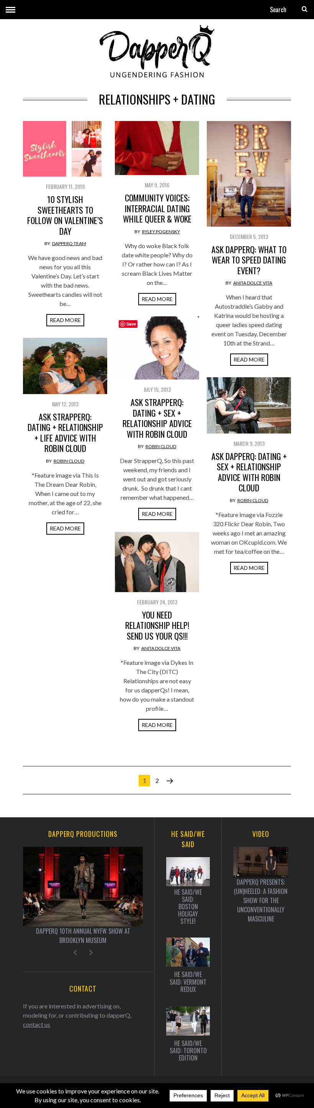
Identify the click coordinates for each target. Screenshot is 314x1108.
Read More (65, 320)
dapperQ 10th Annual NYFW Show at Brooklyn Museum (83, 935)
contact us (36, 1024)
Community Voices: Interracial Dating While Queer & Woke (157, 208)
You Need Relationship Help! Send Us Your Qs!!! (157, 625)
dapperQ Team (69, 243)
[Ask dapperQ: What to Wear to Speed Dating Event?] (249, 174)
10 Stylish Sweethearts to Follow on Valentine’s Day (65, 215)
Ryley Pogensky (161, 231)
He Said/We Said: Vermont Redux (188, 982)
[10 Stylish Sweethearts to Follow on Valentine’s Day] (65, 149)
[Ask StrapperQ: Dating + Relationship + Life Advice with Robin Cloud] (65, 366)
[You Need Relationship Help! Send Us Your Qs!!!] (157, 562)
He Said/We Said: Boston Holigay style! (188, 907)
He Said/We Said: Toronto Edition (188, 1051)
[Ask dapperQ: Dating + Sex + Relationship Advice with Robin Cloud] (249, 405)
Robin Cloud (161, 446)
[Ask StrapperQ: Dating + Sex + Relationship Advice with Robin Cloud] (157, 348)
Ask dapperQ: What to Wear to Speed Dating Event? (248, 260)
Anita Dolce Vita (252, 283)
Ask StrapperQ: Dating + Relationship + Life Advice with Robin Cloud (65, 433)
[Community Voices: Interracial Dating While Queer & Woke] (157, 148)
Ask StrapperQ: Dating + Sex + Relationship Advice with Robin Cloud (157, 418)
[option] (83, 896)
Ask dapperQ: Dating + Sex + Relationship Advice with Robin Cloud (249, 472)
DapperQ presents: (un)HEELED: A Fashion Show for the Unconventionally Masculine (261, 900)
